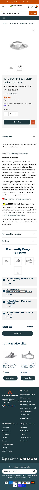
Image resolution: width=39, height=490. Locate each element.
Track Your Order (7, 451)
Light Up (22, 434)
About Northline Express (27, 394)
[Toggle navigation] (4, 18)
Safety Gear (23, 427)
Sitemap (4, 447)
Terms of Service (25, 418)
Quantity (6, 109)
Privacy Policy (24, 415)
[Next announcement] (36, 2)
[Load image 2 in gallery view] (19, 68)
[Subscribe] (34, 471)
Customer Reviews (26, 411)
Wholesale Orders (25, 401)
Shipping (6, 100)
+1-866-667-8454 (9, 406)
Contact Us (5, 427)
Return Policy (6, 434)
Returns (4, 437)
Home (4, 23)
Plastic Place (24, 441)
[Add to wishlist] (32, 7)
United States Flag (25, 437)
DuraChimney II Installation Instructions (18, 199)
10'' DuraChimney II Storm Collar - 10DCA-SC (21, 23)
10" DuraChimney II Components (17, 154)
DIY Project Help (25, 398)
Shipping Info (6, 431)
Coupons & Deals (7, 444)
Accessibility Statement (27, 404)
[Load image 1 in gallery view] (11, 68)
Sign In (4, 441)
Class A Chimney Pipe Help (28, 408)
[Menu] (3, 7)
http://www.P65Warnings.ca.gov (14, 215)
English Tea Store (25, 431)
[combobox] (15, 13)
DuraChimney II (9, 86)
